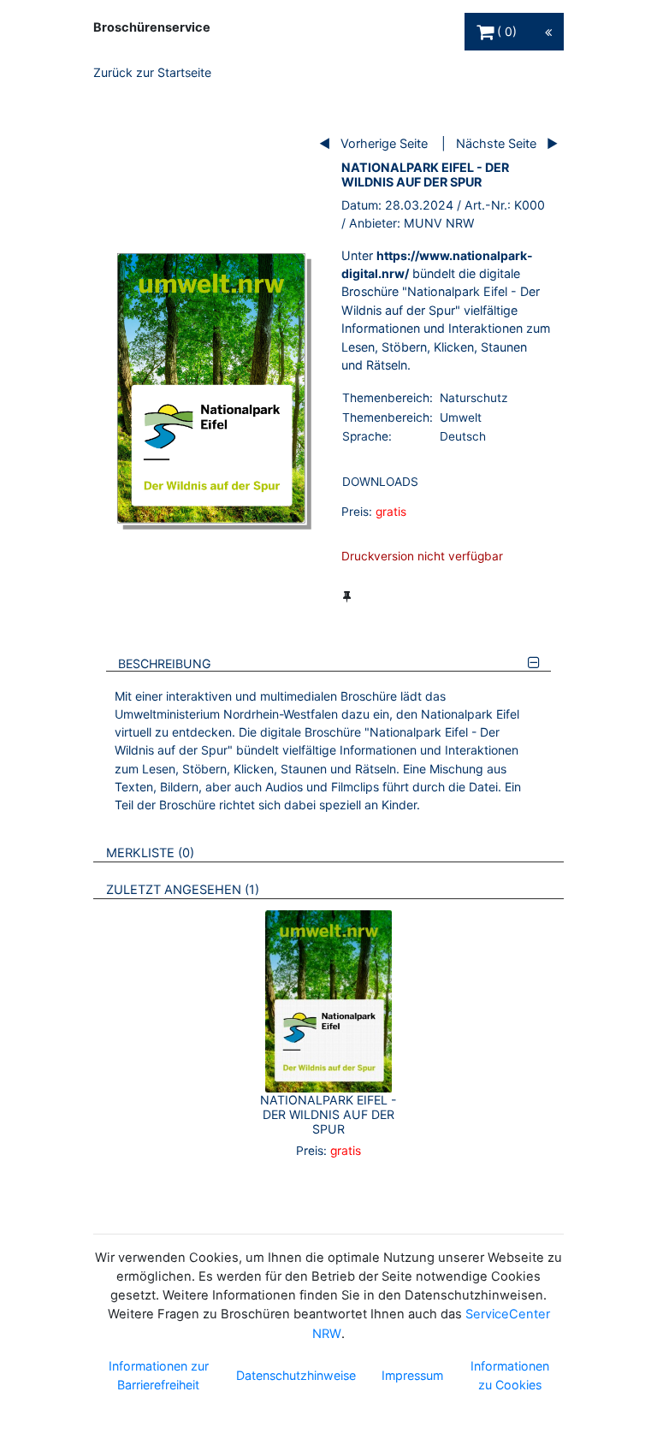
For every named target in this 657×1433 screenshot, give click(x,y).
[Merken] (347, 596)
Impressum (412, 1375)
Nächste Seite (496, 143)
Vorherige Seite (384, 143)
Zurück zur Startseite (152, 72)
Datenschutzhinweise (296, 1375)
